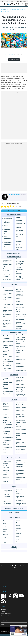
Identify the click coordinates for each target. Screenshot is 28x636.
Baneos (18, 217)
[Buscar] (22, 4)
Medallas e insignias (19, 310)
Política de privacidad (5, 615)
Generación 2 (6, 409)
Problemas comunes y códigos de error (20, 221)
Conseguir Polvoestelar (6, 495)
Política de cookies (5, 620)
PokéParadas (6, 302)
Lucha (18, 520)
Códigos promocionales (8, 226)
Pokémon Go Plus (21, 314)
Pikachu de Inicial (8, 357)
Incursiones (6, 470)
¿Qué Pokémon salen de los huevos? (20, 263)
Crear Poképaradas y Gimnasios (8, 238)
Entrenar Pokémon (8, 304)
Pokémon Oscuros (8, 450)
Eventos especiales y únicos (19, 277)
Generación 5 (6, 417)
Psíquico (18, 528)
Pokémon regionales (6, 443)
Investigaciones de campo (7, 260)
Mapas (5, 247)
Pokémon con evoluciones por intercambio (20, 416)
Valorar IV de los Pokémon (7, 311)
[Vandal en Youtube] (21, 595)
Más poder (6, 234)
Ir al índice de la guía (14, 59)
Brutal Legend (23, 1)
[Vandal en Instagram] (15, 595)
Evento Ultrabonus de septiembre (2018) (20, 247)
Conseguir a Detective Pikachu (8, 360)
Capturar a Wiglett (21, 370)
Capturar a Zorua (20, 359)
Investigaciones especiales (7, 265)
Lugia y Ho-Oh (20, 384)
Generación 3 (6, 412)
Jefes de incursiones (19, 268)
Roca (17, 531)
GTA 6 (3, 1)
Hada (4, 540)
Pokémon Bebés (7, 447)
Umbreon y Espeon (6, 350)
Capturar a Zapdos (8, 391)
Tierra (17, 536)
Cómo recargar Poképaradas (7, 243)
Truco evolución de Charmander (7, 364)
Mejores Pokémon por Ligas (21, 438)
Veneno (18, 539)
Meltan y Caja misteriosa (19, 390)
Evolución (5, 307)
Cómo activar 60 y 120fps (20, 226)
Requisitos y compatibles (7, 221)
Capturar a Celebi (20, 387)
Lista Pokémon (14, 512)
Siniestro (18, 533)
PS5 (15, 1)
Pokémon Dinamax (21, 405)
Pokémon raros (20, 452)
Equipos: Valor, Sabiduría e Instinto (7, 324)
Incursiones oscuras (6, 478)
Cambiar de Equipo (7, 230)
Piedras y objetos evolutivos (7, 491)
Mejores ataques (20, 449)
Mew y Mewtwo (20, 377)
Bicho (4, 526)
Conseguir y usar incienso (20, 492)
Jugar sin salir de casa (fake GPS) (20, 338)
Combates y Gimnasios (14, 458)
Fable (18, 1)
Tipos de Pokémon (14, 517)
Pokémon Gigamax (21, 407)
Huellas (18, 239)
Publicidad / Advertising (6, 613)
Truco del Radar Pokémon (20, 342)
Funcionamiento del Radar (7, 294)
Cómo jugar (6, 288)
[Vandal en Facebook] (3, 595)
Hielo (4, 542)
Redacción (3, 609)
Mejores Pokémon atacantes (21, 425)
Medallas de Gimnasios (6, 466)
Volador (18, 542)
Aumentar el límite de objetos (21, 504)
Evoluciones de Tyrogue (7, 369)
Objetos (14, 487)
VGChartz (3, 624)
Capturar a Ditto (20, 335)
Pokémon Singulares (6, 379)
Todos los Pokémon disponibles (6, 404)
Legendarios (14, 374)
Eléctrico (5, 532)
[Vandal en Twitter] (9, 595)
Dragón (5, 529)
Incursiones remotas (6, 473)
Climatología (19, 304)
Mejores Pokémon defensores (21, 430)
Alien (12, 1)
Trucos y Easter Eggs (14, 332)
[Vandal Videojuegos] (14, 4)
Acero (4, 521)
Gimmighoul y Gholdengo (20, 367)
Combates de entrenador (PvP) (20, 469)
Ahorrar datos (6, 338)
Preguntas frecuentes (14, 215)
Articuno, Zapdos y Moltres (7, 383)
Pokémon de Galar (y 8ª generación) (8, 428)
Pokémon (14, 400)
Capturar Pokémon (8, 290)
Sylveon (5, 354)
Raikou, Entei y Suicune (20, 380)
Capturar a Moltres (8, 394)
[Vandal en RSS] (3, 600)
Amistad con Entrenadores (19, 294)
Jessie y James (20, 482)
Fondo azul (19, 241)
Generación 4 (6, 414)
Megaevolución (20, 319)
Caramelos (6, 499)
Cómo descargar (8, 218)
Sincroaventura (20, 307)
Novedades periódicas (14, 256)
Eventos (14, 546)
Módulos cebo (20, 500)
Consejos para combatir (7, 462)
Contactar (3, 611)
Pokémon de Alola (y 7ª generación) (8, 423)
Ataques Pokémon (21, 446)
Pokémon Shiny (7, 440)
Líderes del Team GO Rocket (7, 275)
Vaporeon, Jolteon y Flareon (8, 346)
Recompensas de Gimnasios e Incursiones (20, 464)
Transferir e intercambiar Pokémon (19, 300)
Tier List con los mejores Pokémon (21, 421)
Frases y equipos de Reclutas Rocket (7, 270)
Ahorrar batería (7, 335)
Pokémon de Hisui (8, 437)
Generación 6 (6, 420)
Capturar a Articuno (6, 387)
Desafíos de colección (19, 327)
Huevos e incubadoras (6, 319)
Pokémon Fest (20, 549)
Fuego (5, 537)
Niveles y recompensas (19, 290)
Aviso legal (3, 617)
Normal (18, 522)
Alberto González (9, 54)
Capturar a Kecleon (19, 362)
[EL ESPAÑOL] (26, 4)
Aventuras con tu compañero (14, 509)
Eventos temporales (19, 272)
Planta (18, 525)
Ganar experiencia (21, 287)
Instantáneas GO (20, 317)
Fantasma (5, 534)
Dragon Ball (7, 1)
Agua (4, 523)
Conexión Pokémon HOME (20, 323)
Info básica (14, 284)
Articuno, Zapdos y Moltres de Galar (21, 395)
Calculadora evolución (14, 253)
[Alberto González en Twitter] (10, 197)
